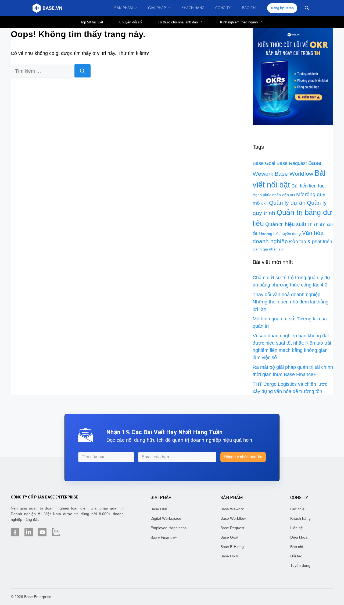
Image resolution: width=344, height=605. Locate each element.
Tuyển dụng (300, 565)
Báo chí (249, 8)
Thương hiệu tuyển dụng (280, 233)
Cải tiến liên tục (307, 186)
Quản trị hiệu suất (285, 224)
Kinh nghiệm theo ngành (239, 22)
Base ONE (159, 509)
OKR (264, 203)
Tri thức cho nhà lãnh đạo (178, 22)
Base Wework (232, 509)
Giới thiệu (298, 509)
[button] (306, 8)
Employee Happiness (168, 528)
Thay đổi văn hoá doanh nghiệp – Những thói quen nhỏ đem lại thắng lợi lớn (290, 302)
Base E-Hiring (232, 546)
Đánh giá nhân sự (268, 249)
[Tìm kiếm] (82, 70)
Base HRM (229, 556)
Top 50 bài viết (91, 22)
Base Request (292, 163)
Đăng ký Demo (282, 8)
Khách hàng (193, 8)
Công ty (223, 8)
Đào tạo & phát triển (310, 241)
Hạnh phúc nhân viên (271, 195)
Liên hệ (296, 528)
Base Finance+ (163, 537)
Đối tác (296, 556)
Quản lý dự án (287, 203)
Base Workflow (294, 174)
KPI (292, 195)
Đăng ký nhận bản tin (243, 456)
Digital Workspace (165, 518)
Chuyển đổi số (130, 22)
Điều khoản (300, 537)
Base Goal (264, 163)
